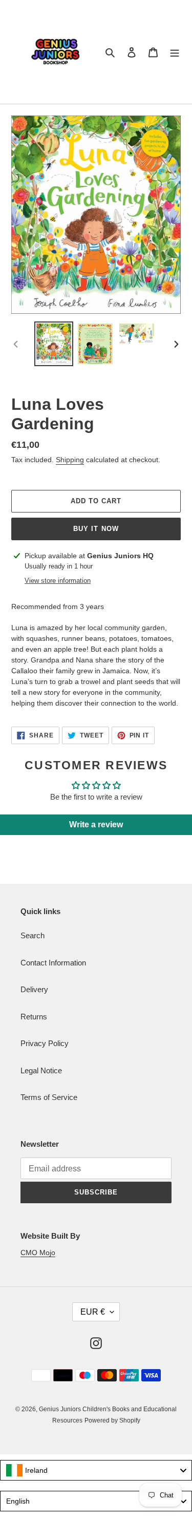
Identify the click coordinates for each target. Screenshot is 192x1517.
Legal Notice (41, 1070)
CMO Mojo (37, 1252)
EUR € (92, 1311)
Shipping (70, 460)
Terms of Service (48, 1097)
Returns (33, 1016)
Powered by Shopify (112, 1420)
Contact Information (53, 962)
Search (32, 935)
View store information (58, 580)
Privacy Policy (44, 1043)
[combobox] (96, 1470)
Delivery (34, 989)
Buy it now (95, 529)
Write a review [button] (96, 824)
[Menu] (174, 52)
